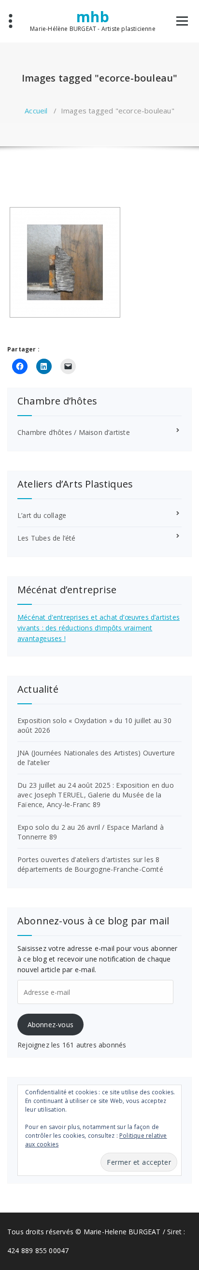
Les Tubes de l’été (46, 538)
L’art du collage (41, 515)
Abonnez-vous (50, 1024)
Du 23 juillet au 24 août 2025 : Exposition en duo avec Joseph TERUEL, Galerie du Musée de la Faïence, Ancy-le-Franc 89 (95, 795)
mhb (92, 17)
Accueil (36, 110)
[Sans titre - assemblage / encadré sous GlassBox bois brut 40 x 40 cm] (65, 262)
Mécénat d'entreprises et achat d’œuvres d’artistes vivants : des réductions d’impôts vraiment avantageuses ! (98, 628)
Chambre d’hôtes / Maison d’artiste (73, 432)
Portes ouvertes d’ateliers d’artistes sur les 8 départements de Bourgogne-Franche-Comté (90, 864)
